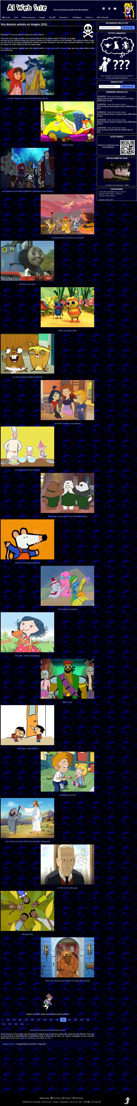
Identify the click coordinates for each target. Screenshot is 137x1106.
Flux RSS (95, 1102)
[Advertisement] (47, 1072)
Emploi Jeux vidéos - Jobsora (110, 194)
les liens (48, 1038)
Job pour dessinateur (107, 196)
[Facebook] (104, 9)
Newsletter (79, 1098)
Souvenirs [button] (63, 17)
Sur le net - (74, 1102)
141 (32, 1020)
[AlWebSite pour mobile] (127, 154)
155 (87, 1020)
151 (63, 1020)
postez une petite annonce (56, 48)
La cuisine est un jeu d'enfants (27, 470)
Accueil (7, 17)
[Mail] (115, 9)
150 (57, 1020)
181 (16, 1024)
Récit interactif (102, 17)
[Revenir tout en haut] (126, 1102)
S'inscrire (129, 87)
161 (3, 1024)
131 (26, 1020)
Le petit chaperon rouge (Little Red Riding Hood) (27, 98)
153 (75, 1020)
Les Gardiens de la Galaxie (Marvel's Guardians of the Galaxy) (27, 191)
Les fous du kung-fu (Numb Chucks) (27, 377)
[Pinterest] (109, 9)
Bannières (64, 1102)
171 (9, 1024)
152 (69, 1020)
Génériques (77, 17)
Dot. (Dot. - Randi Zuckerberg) (27, 656)
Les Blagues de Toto (67, 795)
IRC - (81, 1102)
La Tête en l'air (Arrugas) (67, 888)
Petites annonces (28, 17)
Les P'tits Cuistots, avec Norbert (67, 423)
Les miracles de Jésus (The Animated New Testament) (27, 841)
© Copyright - (36, 1102)
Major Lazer (67, 702)
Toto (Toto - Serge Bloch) (27, 749)
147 (38, 1020)
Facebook (56, 1098)
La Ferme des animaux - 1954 (117, 185)
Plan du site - (47, 1102)
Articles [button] (88, 17)
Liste (16, 17)
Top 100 (52, 17)
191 (22, 1024)
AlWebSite (26, 1102)
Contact (56, 1102)
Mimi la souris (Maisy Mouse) (27, 563)
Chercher (129, 28)
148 (44, 1020)
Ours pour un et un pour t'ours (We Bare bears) (67, 516)
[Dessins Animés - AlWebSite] (128, 19)
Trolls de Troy (67, 145)
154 (81, 1020)
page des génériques (28, 1038)
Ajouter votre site (106, 200)
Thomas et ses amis (27, 284)
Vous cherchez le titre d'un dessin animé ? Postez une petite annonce (117, 77)
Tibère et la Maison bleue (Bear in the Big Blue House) (67, 981)
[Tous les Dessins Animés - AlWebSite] (27, 12)
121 (20, 1020)
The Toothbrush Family (67, 609)
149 (51, 1020)
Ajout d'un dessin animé (116, 97)
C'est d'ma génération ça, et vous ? (112, 192)
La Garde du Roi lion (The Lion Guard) (67, 238)
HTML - (87, 1102)
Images (42, 17)
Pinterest (67, 1098)
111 (14, 1020)
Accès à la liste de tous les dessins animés (47, 1030)
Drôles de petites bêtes (67, 331)
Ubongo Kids (27, 934)
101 (8, 1020)
